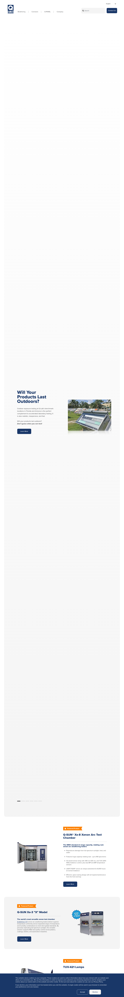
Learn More (24, 431)
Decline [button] (95, 992)
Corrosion (35, 12)
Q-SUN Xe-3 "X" (22, 922)
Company (60, 12)
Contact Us (112, 10)
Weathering (21, 12)
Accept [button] (82, 992)
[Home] (11, 11)
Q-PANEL (47, 12)
